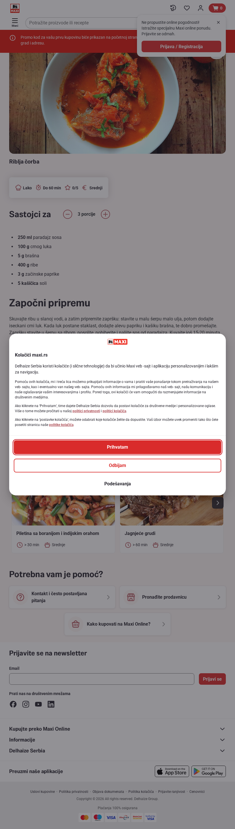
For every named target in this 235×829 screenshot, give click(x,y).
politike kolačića (61, 425)
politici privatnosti (86, 411)
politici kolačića (114, 411)
